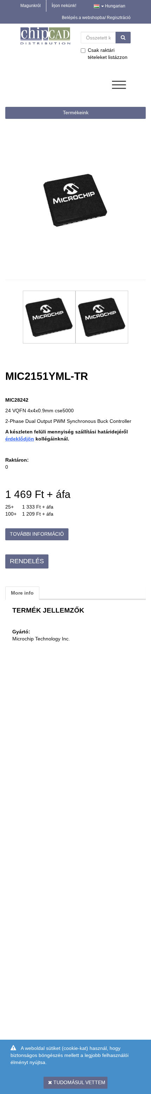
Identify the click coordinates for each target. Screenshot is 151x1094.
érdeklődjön (19, 439)
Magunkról (30, 5)
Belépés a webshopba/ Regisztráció (96, 17)
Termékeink (75, 112)
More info (22, 593)
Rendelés (27, 561)
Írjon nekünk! (64, 5)
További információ (37, 534)
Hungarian (114, 6)
